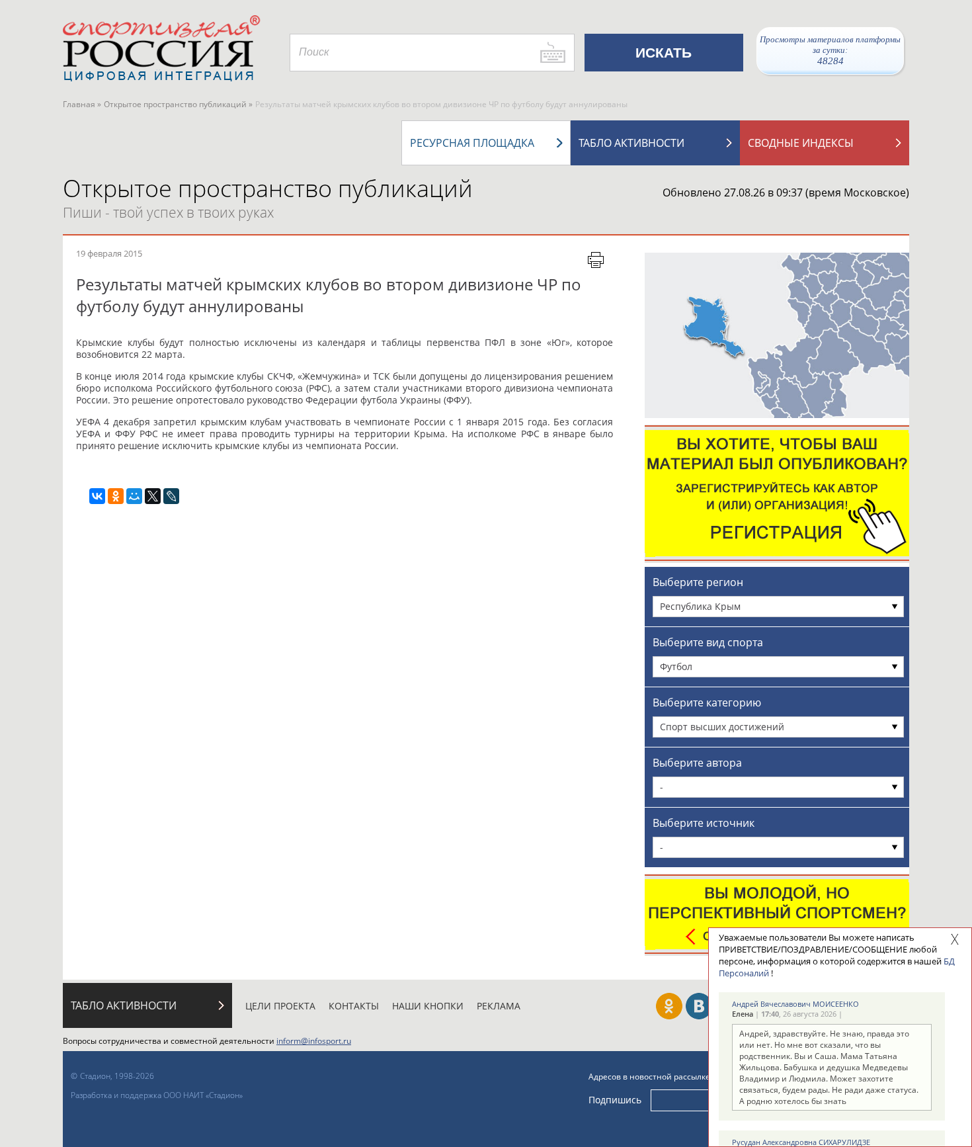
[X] (153, 496)
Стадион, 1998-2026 (117, 1076)
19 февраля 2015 (109, 253)
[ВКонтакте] (97, 496)
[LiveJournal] (171, 496)
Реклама (498, 1005)
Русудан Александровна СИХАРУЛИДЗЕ (801, 1142)
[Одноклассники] (116, 496)
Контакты (354, 1005)
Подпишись (614, 1099)
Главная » (82, 104)
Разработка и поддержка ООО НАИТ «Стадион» (157, 1095)
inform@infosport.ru (313, 1040)
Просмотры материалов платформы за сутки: (830, 50)
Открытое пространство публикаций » (178, 104)
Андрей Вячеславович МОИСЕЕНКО (795, 1004)
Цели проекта (280, 1005)
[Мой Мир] (134, 496)
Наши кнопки (428, 1005)
